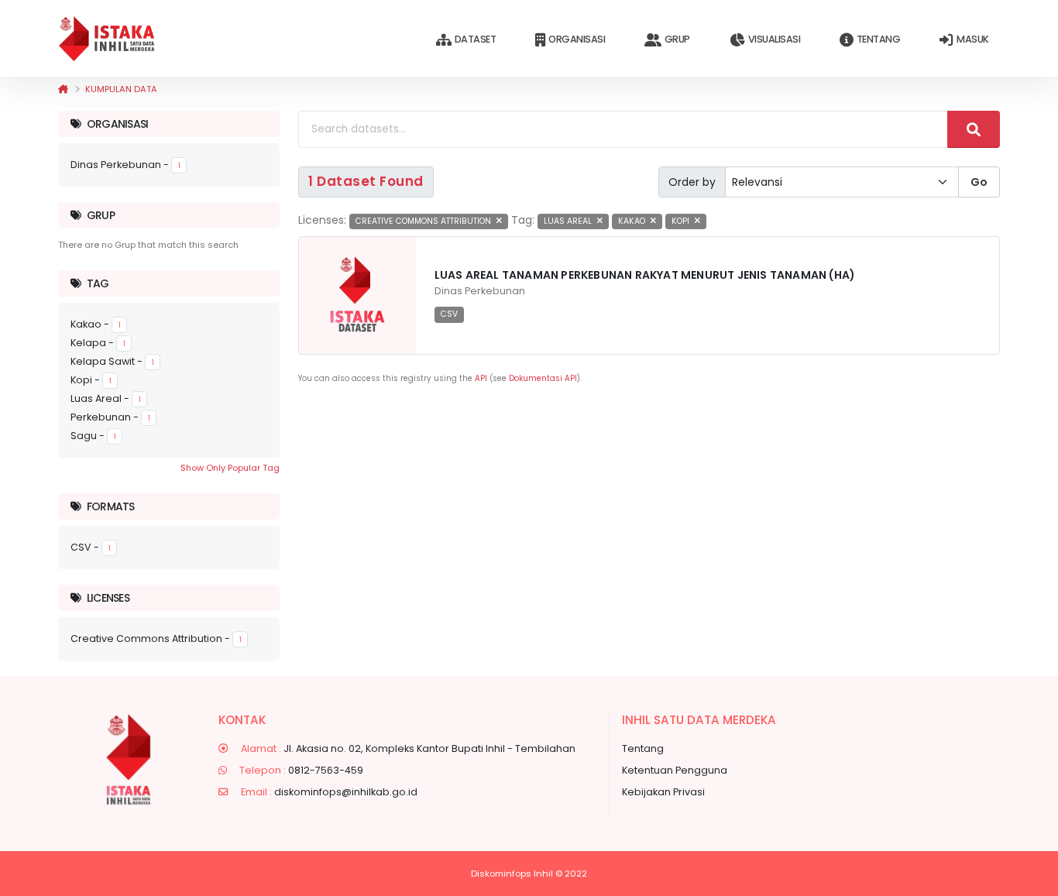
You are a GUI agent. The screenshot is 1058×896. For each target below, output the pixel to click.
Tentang (879, 39)
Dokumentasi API (543, 378)
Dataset (475, 39)
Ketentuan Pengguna (674, 770)
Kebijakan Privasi (663, 791)
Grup (677, 39)
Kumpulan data (121, 89)
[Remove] (499, 221)
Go (979, 182)
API (481, 378)
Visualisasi (774, 39)
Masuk (973, 39)
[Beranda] (63, 89)
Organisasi (576, 39)
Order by (692, 182)
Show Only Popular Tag (230, 468)
